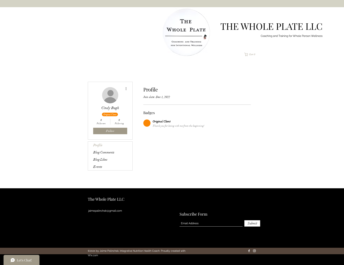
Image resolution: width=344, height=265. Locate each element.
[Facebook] (249, 251)
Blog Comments (103, 152)
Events (97, 167)
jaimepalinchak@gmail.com (105, 210)
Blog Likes (100, 160)
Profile (97, 145)
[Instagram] (254, 251)
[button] (251, 54)
